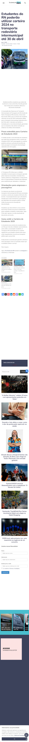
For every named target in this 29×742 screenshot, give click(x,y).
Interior (15, 43)
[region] (14, 733)
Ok (14, 739)
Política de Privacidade (19, 735)
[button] (25, 3)
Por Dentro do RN (9, 250)
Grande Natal (9, 43)
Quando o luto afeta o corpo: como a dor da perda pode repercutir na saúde (14, 424)
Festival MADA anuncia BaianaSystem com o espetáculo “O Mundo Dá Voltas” (14, 485)
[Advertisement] (14, 86)
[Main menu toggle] (3, 3)
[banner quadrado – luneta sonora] (11, 649)
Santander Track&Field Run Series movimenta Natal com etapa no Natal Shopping (14, 513)
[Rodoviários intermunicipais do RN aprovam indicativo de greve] (6, 278)
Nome (2, 550)
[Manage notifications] (26, 739)
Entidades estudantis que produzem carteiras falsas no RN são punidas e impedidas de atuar (19, 269)
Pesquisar (24, 371)
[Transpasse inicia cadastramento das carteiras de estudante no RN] (6, 262)
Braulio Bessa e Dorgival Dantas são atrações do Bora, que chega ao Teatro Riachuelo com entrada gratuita (14, 457)
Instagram (23, 250)
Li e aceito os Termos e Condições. (11, 568)
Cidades (3, 43)
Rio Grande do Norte (7, 45)
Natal (18, 43)
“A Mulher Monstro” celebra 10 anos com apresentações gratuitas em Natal (14, 397)
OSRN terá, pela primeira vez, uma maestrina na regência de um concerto (14, 540)
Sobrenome (4, 557)
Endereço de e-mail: (6, 563)
